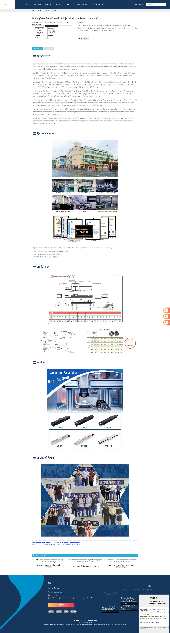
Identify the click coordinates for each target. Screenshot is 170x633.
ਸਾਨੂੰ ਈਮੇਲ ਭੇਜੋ (84, 38)
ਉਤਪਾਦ (47, 4)
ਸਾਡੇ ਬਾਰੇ (36, 4)
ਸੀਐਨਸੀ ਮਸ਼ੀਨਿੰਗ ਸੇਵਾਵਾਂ (120, 624)
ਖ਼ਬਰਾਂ (68, 4)
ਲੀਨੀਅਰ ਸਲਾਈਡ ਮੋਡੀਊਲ (86, 624)
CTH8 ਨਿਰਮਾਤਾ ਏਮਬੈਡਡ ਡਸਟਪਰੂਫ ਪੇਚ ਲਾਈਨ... (85, 566)
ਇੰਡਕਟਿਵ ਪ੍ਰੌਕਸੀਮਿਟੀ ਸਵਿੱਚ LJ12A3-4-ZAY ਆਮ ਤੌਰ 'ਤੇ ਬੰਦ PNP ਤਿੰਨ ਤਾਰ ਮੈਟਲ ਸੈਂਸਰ (58, 543)
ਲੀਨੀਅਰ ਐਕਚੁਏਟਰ (51, 10)
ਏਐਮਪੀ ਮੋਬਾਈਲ (88, 622)
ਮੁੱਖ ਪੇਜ (27, 4)
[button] (71, 33)
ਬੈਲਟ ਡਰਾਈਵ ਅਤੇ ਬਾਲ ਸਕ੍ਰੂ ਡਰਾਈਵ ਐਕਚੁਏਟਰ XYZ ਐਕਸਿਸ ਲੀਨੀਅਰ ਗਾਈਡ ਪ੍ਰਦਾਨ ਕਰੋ (58, 544)
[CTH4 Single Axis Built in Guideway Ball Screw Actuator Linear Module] (49, 561)
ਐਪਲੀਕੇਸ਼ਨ (59, 4)
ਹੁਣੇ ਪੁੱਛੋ (61, 605)
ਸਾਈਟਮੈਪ (80, 622)
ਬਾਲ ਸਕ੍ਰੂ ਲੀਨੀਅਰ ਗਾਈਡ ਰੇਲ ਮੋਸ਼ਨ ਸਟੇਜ (103, 624)
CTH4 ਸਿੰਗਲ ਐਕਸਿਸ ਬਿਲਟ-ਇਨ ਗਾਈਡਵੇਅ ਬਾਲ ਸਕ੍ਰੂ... (49, 566)
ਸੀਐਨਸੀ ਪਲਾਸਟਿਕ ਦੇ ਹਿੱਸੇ (72, 624)
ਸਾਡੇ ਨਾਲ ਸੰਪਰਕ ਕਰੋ (98, 4)
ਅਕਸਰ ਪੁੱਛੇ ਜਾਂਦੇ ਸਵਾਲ (82, 4)
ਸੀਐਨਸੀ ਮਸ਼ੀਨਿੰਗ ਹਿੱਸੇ (59, 624)
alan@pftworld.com (59, 595)
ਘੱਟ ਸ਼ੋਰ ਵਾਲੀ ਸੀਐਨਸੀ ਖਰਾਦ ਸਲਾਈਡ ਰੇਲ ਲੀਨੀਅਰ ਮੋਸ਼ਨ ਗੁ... (121, 566)
